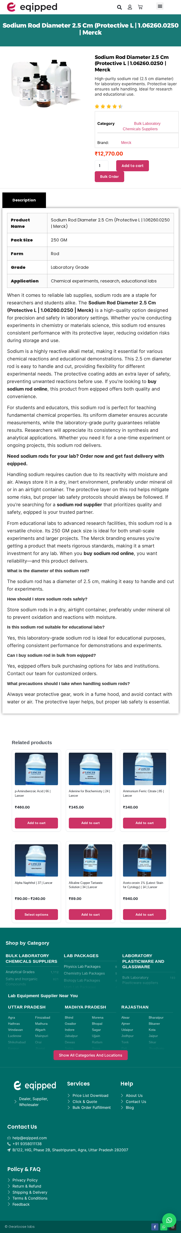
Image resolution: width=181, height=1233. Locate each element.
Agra (11, 1017)
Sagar (96, 1030)
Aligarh (40, 1030)
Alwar (125, 1017)
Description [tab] (24, 200)
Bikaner (154, 1023)
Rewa (96, 1048)
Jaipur (153, 1036)
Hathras (14, 1023)
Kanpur (13, 1048)
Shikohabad (17, 1042)
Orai (38, 1042)
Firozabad (42, 1017)
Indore (69, 1030)
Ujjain (96, 1036)
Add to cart (133, 165)
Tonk (125, 1042)
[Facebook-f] (154, 1226)
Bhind (69, 1017)
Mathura (41, 1023)
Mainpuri (41, 1036)
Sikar (152, 1042)
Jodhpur (127, 1036)
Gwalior (70, 1023)
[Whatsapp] (163, 1226)
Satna (69, 1048)
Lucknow (14, 1036)
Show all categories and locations (90, 1055)
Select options (36, 914)
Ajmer (125, 1023)
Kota (152, 1030)
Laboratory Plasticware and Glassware (143, 961)
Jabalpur (71, 1036)
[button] (119, 7)
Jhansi (40, 1048)
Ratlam (97, 1042)
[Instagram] (172, 1226)
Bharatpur (156, 1017)
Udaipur (127, 1030)
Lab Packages (81, 955)
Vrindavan (15, 1030)
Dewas (70, 1042)
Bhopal (97, 1023)
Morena (97, 1017)
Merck (126, 143)
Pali (124, 1048)
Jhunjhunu (156, 1048)
